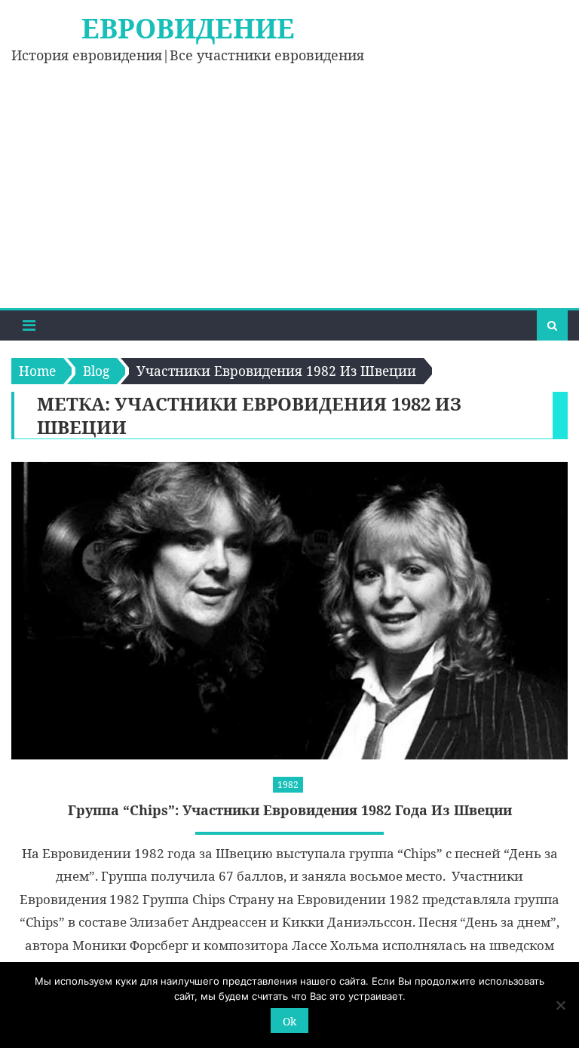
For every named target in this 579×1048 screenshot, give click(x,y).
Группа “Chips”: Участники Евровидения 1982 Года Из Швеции (290, 810)
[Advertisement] (289, 195)
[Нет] (560, 1005)
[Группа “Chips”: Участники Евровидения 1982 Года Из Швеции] (289, 610)
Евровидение (188, 28)
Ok (289, 1021)
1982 (288, 784)
